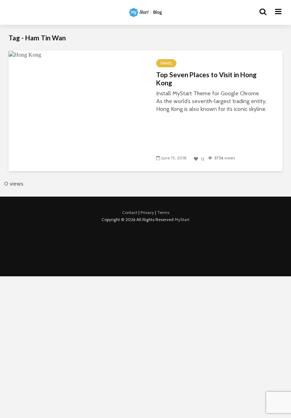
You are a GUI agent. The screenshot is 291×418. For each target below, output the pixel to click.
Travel (166, 63)
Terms (163, 212)
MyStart (182, 219)
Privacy (147, 212)
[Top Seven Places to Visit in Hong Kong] (25, 54)
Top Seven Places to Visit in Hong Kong (206, 79)
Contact (129, 212)
